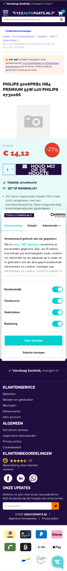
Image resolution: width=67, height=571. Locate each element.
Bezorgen (9, 405)
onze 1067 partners (26, 244)
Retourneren (11, 411)
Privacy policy (12, 441)
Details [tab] (32, 225)
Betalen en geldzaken (18, 399)
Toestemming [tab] (13, 225)
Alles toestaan (33, 340)
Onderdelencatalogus (18, 31)
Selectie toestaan (34, 352)
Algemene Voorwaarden (23, 518)
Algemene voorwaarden (19, 435)
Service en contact (15, 430)
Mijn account (12, 417)
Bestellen (9, 394)
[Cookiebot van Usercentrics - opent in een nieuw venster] (51, 215)
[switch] (57, 301)
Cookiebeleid (12, 447)
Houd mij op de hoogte (41, 169)
